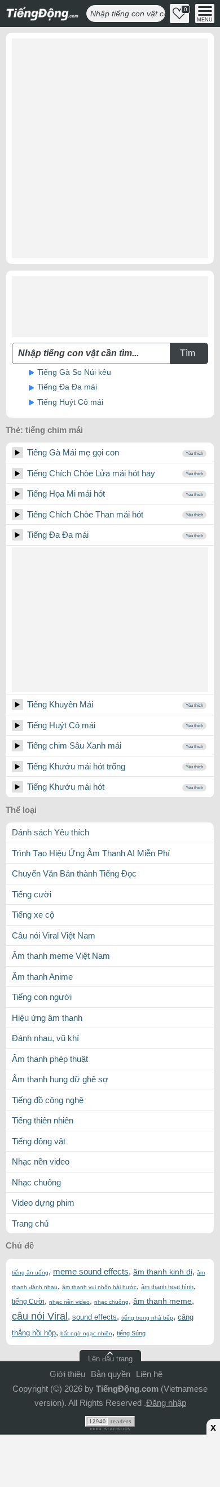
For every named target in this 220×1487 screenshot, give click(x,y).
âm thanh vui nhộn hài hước (99, 1287)
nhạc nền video (69, 1302)
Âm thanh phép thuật (50, 1059)
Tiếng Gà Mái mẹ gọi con (73, 452)
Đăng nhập (166, 1403)
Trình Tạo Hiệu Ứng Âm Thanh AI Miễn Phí (91, 853)
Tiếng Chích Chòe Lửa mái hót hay (91, 473)
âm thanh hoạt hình (167, 1287)
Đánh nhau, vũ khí (45, 1038)
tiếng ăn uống (30, 1272)
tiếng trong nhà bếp (147, 1318)
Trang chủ (30, 1223)
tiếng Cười (28, 1301)
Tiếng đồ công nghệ (47, 1100)
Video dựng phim (43, 1202)
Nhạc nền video (40, 1161)
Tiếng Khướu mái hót (65, 786)
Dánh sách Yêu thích (50, 832)
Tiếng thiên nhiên (42, 1120)
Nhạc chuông (36, 1182)
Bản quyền (110, 1374)
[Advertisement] (110, 148)
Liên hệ (149, 1374)
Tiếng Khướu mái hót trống (76, 766)
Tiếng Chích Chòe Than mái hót (85, 514)
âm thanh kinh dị (162, 1271)
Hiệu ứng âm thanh (47, 1018)
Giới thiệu (67, 1374)
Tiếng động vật (38, 1141)
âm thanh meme (162, 1300)
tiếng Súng (131, 1333)
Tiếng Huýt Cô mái (70, 401)
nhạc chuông (111, 1302)
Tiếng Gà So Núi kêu (74, 372)
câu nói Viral (40, 1316)
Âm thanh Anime (42, 976)
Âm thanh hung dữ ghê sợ (60, 1079)
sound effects (94, 1317)
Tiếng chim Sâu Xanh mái (74, 745)
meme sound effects (91, 1271)
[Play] (17, 452)
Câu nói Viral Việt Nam (53, 935)
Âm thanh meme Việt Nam (61, 956)
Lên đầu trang (110, 1359)
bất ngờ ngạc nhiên (86, 1333)
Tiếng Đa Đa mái (67, 386)
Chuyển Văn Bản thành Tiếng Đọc (74, 873)
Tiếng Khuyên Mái (60, 704)
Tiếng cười (31, 894)
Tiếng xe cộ (33, 914)
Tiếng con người (42, 997)
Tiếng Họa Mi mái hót (66, 493)
